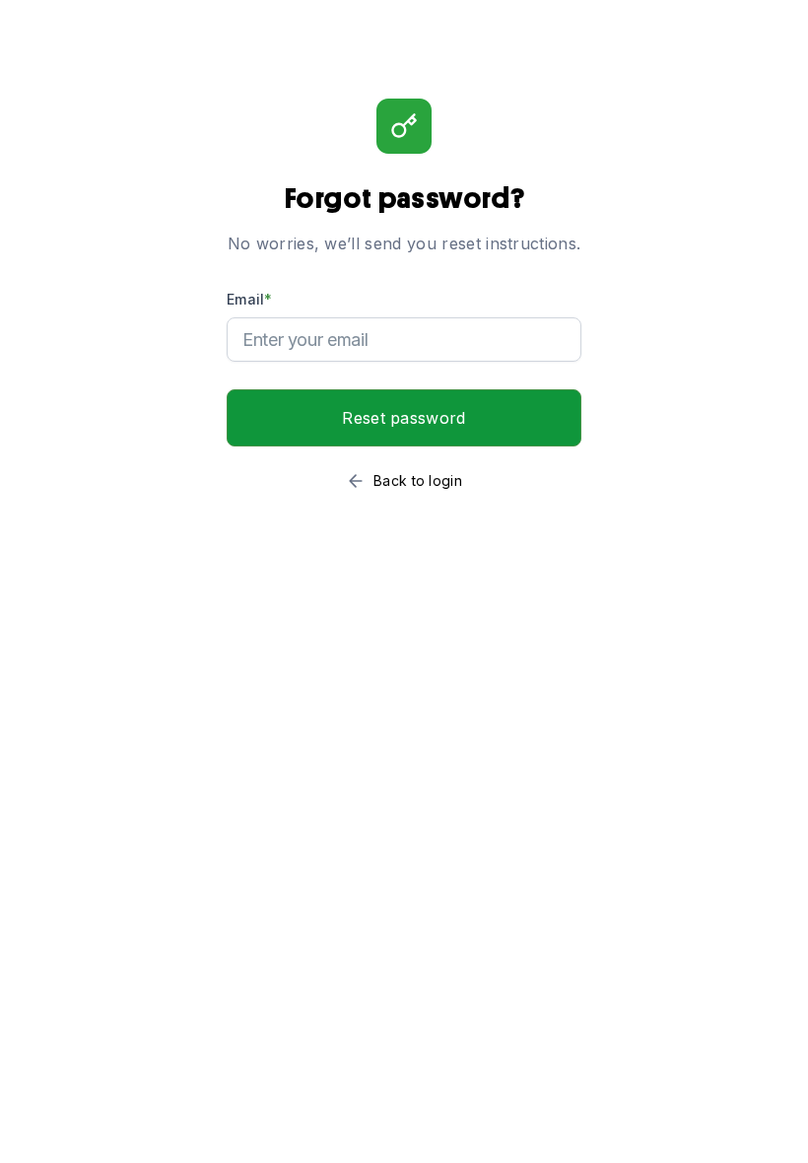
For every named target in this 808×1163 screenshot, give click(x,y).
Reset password (403, 418)
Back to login (417, 480)
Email (250, 299)
